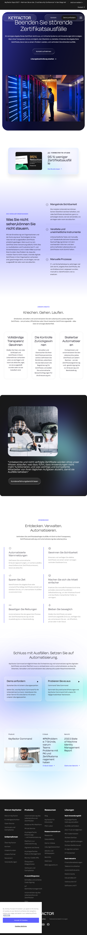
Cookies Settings (21, 926)
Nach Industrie (70, 858)
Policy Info (6, 915)
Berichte (48, 857)
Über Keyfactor (10, 842)
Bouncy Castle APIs (32, 858)
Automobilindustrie (72, 870)
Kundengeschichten (12, 819)
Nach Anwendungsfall (73, 816)
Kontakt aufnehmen (43, 51)
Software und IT (71, 885)
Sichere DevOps (71, 837)
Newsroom (9, 858)
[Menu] (81, 17)
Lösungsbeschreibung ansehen (42, 59)
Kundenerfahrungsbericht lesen (24, 481)
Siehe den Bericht (71, 766)
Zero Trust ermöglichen (73, 830)
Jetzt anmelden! (76, 2)
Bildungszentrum (51, 865)
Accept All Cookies (21, 920)
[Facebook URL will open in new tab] (48, 924)
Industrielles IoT (70, 878)
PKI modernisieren (71, 834)
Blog (46, 816)
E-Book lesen (48, 766)
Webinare (48, 861)
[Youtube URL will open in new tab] (43, 924)
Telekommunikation (72, 866)
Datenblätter (49, 839)
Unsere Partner (10, 854)
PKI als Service (30, 828)
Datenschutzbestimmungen (58, 919)
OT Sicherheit (70, 853)
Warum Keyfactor (11, 816)
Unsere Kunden (10, 850)
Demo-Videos (50, 843)
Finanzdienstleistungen (73, 862)
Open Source (9, 823)
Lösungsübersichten (52, 847)
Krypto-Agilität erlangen (73, 841)
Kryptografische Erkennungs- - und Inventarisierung (33, 834)
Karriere (7, 846)
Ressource (48, 835)
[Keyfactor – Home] (19, 17)
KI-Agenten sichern (72, 849)
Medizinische (70, 874)
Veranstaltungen (11, 862)
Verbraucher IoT (70, 882)
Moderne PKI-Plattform (33, 824)
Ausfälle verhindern (72, 826)
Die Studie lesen (54, 169)
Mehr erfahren (24, 765)
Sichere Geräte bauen (73, 845)
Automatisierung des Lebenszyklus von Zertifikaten (32, 818)
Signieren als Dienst (32, 847)
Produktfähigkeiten (32, 876)
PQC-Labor (49, 826)
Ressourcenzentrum (52, 831)
